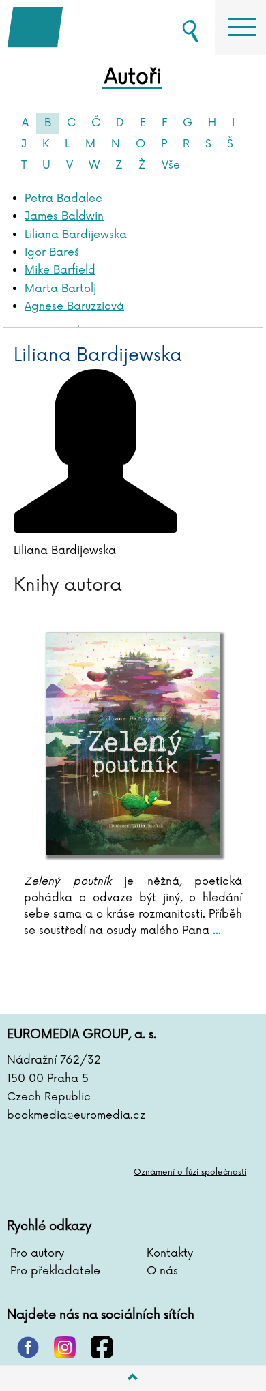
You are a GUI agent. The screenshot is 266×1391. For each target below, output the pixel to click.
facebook (102, 1347)
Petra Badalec (63, 198)
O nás (162, 1271)
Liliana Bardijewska (76, 234)
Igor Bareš (52, 252)
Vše (171, 165)
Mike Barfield (60, 270)
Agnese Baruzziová (74, 306)
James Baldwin (64, 216)
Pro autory (37, 1253)
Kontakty (170, 1253)
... (215, 930)
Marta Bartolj (60, 288)
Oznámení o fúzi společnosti (190, 1172)
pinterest (28, 1347)
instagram (65, 1347)
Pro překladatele (55, 1271)
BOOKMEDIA (75, 27)
